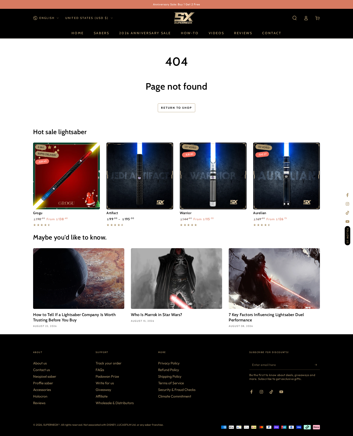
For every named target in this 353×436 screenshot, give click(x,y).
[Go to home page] (184, 18)
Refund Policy (168, 370)
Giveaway (103, 389)
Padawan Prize (107, 376)
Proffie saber (43, 383)
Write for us (105, 383)
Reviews (39, 403)
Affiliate (102, 396)
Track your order (109, 363)
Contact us (41, 370)
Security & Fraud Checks (176, 389)
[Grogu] (66, 176)
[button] (294, 18)
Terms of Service (171, 383)
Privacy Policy (169, 363)
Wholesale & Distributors (115, 403)
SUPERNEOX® (51, 424)
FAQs (100, 370)
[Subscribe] (317, 365)
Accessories (42, 389)
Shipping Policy (169, 376)
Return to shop (176, 107)
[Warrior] (213, 176)
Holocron (40, 396)
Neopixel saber (44, 376)
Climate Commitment (174, 396)
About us (40, 363)
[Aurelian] (286, 176)
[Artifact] (139, 176)
